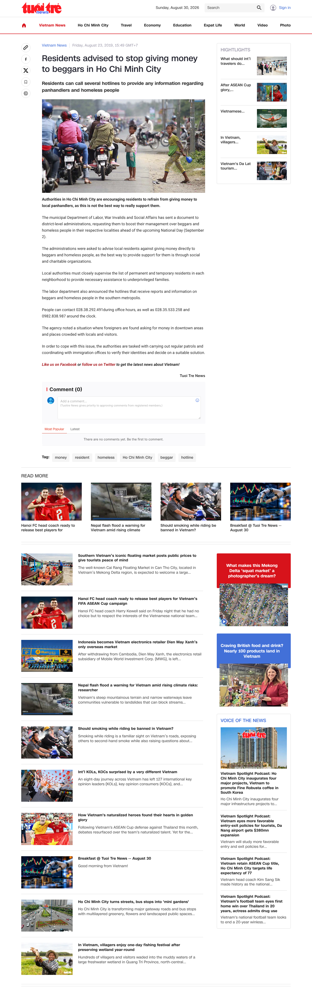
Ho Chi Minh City (93, 25)
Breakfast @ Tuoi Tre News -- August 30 (255, 528)
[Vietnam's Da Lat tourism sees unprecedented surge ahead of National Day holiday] (272, 171)
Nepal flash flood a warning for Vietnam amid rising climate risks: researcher (118, 528)
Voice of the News (243, 721)
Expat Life (213, 25)
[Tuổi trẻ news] (41, 8)
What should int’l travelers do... (236, 61)
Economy (152, 25)
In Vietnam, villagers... (231, 140)
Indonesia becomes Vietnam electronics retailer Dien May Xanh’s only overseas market (137, 644)
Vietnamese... (233, 111)
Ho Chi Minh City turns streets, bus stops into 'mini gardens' (133, 902)
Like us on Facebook (59, 364)
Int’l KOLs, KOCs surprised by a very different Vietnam (127, 772)
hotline (187, 457)
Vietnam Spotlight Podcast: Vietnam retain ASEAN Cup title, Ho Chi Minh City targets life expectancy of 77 (250, 865)
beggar (167, 457)
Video (262, 25)
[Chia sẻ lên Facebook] (25, 59)
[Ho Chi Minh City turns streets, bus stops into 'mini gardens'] (47, 916)
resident (82, 457)
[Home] (24, 25)
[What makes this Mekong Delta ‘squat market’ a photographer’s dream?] (253, 605)
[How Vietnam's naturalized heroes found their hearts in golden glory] (47, 829)
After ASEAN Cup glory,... (236, 87)
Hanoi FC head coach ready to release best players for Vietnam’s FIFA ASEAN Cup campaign (48, 528)
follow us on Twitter (98, 364)
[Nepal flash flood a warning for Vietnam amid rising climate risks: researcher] (121, 502)
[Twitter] (25, 70)
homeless (106, 457)
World (239, 25)
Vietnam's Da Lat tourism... (236, 166)
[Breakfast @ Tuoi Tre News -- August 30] (260, 502)
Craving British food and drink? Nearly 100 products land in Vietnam (252, 651)
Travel (126, 25)
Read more (34, 476)
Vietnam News (52, 25)
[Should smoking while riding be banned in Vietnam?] (191, 502)
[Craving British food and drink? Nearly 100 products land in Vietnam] (253, 685)
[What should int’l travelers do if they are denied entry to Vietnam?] (272, 66)
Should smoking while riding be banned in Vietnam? (188, 528)
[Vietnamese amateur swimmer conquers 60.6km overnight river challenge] (272, 118)
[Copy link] (25, 47)
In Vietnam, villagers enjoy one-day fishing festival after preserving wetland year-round (129, 947)
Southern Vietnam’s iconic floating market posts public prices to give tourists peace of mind (137, 558)
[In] (25, 93)
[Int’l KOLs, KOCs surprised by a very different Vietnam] (47, 786)
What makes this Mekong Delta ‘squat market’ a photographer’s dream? (252, 571)
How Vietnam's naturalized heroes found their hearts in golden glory (135, 817)
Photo (285, 25)
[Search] (259, 7)
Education (182, 25)
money (61, 457)
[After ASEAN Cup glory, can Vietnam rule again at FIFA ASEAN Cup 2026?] (272, 92)
